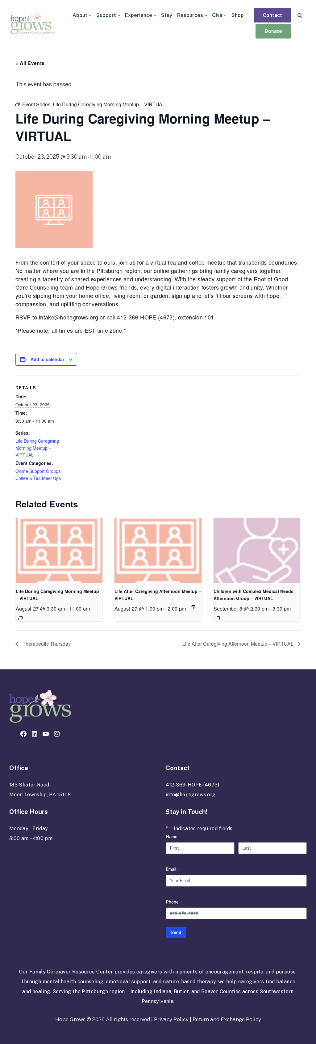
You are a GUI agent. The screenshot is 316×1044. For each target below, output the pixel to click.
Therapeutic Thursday (46, 643)
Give (217, 15)
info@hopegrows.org (190, 795)
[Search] (300, 15)
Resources (190, 15)
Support (106, 15)
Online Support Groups (37, 471)
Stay (166, 15)
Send (176, 932)
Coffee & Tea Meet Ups (38, 478)
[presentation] (59, 550)
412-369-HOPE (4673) (192, 785)
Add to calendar (47, 359)
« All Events (29, 63)
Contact (272, 15)
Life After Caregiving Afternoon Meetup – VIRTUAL (238, 643)
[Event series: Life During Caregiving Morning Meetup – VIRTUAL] (20, 618)
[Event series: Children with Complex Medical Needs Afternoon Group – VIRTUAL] (218, 618)
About (80, 15)
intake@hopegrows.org (68, 317)
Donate (273, 31)
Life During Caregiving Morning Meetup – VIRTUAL (37, 448)
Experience (138, 15)
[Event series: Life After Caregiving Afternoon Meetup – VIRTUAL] (193, 607)
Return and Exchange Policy (227, 1019)
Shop (237, 15)
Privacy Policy (171, 1019)
